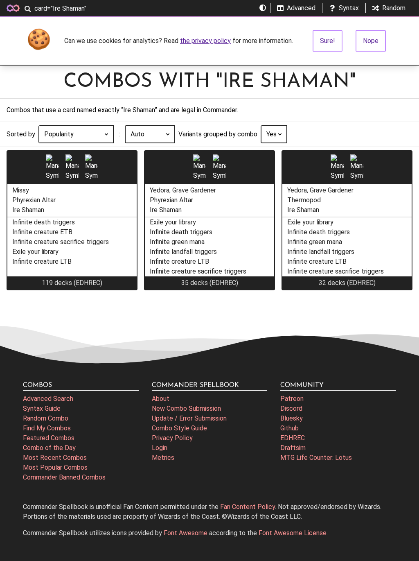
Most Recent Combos (55, 457)
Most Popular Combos (55, 467)
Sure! (327, 41)
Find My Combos (47, 428)
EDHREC (292, 438)
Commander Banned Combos (64, 477)
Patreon (292, 399)
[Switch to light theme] (263, 8)
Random (393, 8)
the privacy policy (205, 41)
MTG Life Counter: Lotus (316, 457)
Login (159, 448)
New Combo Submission (186, 408)
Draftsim (293, 448)
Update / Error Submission (189, 418)
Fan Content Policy (247, 507)
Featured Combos (48, 438)
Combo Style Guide (179, 428)
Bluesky (291, 418)
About (160, 399)
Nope (370, 41)
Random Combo (45, 418)
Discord (291, 408)
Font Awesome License (293, 533)
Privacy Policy (172, 438)
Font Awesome (185, 533)
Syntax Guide (42, 408)
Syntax (349, 8)
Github (289, 428)
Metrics (163, 457)
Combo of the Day (49, 448)
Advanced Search (48, 399)
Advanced (301, 8)
